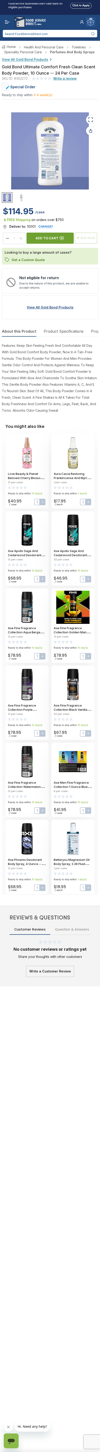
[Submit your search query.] (93, 33)
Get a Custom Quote (28, 260)
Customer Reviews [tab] (30, 929)
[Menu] (6, 22)
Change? (45, 226)
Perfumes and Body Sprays (72, 52)
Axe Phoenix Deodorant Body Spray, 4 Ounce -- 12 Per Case (26, 864)
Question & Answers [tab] (72, 929)
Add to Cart (47, 238)
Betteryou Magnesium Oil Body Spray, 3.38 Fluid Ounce (72, 864)
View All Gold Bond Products (25, 59)
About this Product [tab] (19, 331)
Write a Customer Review (50, 971)
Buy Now (88, 238)
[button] (82, 22)
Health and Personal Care (43, 47)
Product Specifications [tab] (63, 331)
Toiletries (79, 47)
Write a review (65, 78)
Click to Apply (81, 4)
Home (11, 47)
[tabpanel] (50, 378)
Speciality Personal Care (23, 52)
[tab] (7, 198)
